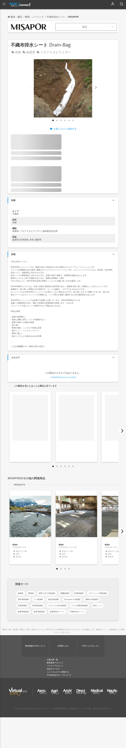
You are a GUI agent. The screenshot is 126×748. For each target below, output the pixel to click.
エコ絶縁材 (38, 599)
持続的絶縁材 (53, 599)
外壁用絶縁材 (37, 605)
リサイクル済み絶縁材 (57, 605)
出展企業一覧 (52, 659)
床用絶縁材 (22, 605)
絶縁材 (20, 593)
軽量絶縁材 (79, 593)
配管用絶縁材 (39, 611)
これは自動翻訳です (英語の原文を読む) (27, 346)
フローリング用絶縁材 (98, 593)
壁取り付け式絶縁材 (47, 593)
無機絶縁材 (64, 593)
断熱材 (31, 593)
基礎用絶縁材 (23, 611)
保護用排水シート (57, 611)
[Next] (95, 87)
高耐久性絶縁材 (91, 599)
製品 (84, 27)
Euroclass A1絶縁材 (72, 599)
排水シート (97, 605)
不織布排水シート (76, 611)
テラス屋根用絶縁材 (79, 605)
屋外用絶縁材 (23, 599)
